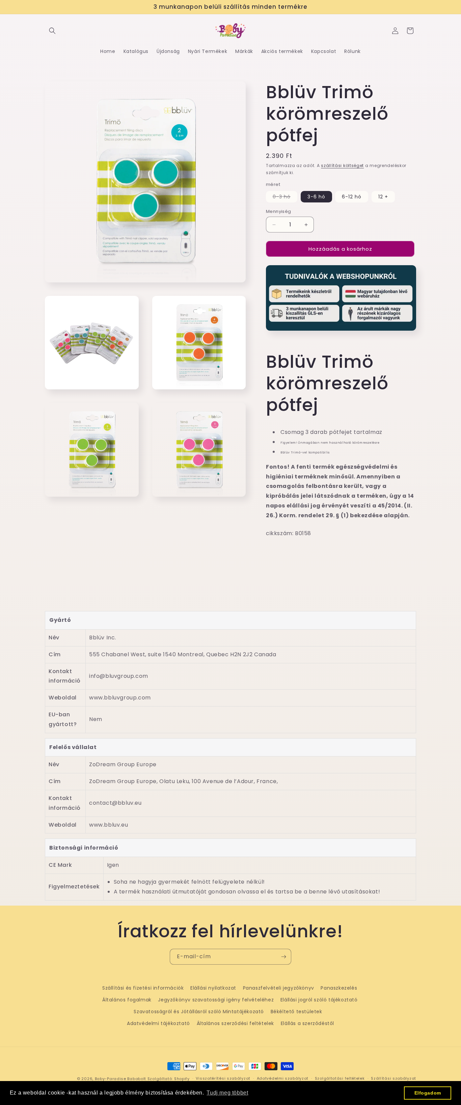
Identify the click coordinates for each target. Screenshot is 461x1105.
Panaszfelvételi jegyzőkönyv (278, 988)
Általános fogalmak (127, 999)
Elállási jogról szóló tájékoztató (319, 999)
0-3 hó (285, 197)
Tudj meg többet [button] (227, 1093)
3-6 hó (316, 196)
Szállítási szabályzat (393, 1078)
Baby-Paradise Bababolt (120, 1078)
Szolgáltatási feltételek (340, 1078)
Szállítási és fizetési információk (143, 988)
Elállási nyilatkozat (213, 988)
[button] (52, 30)
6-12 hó (351, 196)
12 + (383, 196)
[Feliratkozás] (283, 957)
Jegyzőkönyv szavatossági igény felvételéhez (216, 999)
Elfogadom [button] (427, 1093)
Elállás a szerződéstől (307, 1023)
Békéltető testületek (296, 1011)
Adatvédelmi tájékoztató (158, 1023)
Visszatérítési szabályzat (223, 1078)
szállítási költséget (342, 165)
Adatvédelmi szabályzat (282, 1078)
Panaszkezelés (339, 988)
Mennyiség (278, 211)
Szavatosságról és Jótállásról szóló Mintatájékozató (199, 1011)
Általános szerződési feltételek (235, 1023)
